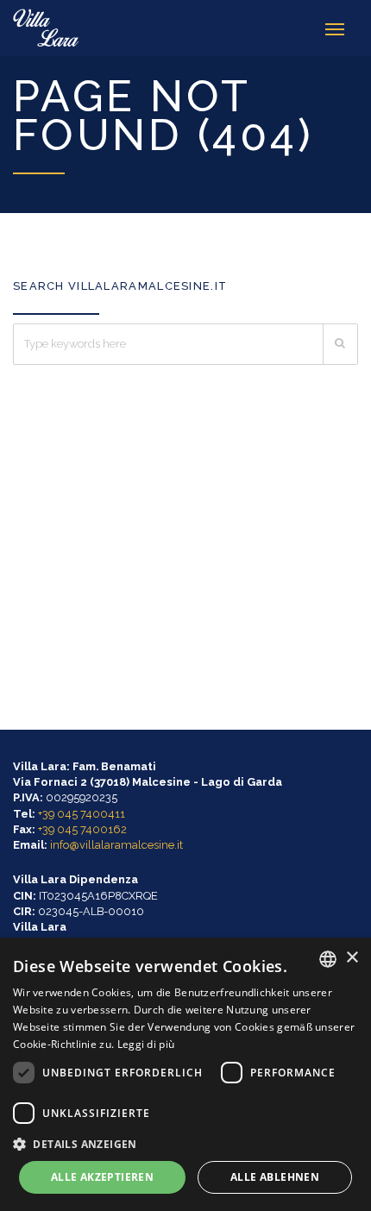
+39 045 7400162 (82, 829)
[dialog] (185, 1074)
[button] (185, 1143)
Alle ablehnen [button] (274, 1177)
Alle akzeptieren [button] (102, 1177)
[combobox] (327, 959)
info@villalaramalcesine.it (116, 844)
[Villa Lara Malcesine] (46, 28)
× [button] (351, 957)
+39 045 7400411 (81, 813)
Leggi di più (146, 1044)
